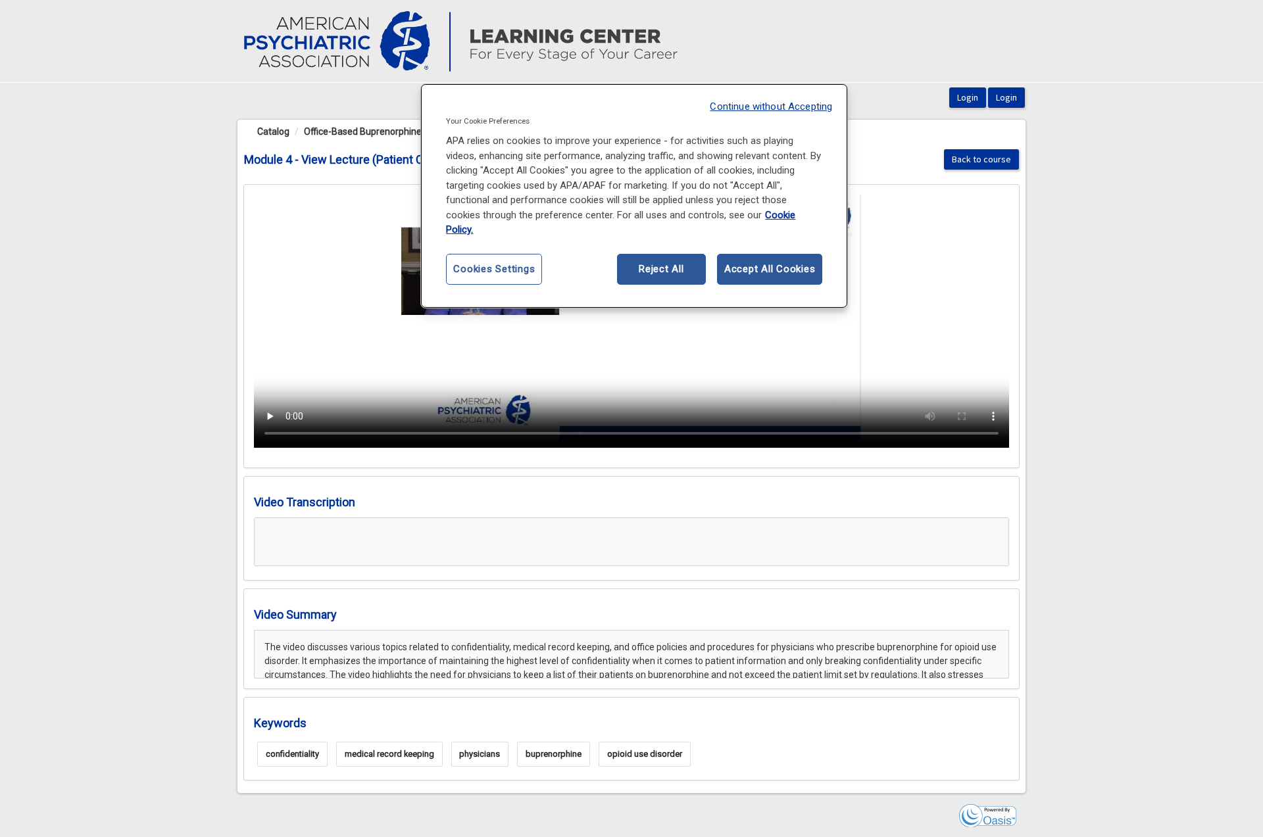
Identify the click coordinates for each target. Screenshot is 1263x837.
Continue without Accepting (771, 106)
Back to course (981, 159)
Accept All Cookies (770, 269)
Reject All (661, 269)
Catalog (273, 131)
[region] (634, 196)
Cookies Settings (494, 269)
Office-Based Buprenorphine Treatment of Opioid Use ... (418, 131)
